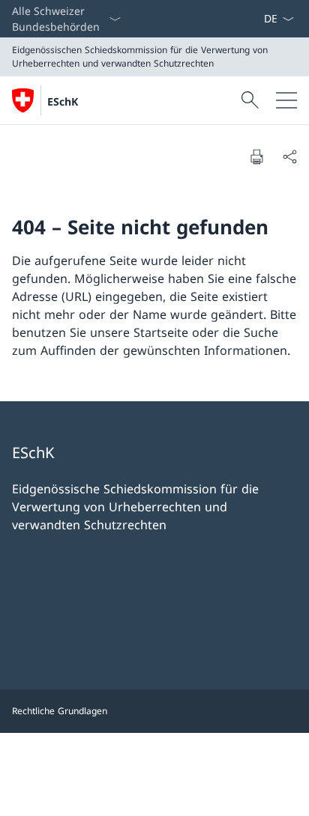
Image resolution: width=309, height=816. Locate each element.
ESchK (62, 101)
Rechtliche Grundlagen (59, 710)
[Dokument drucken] (256, 156)
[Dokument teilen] (289, 156)
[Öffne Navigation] (286, 100)
